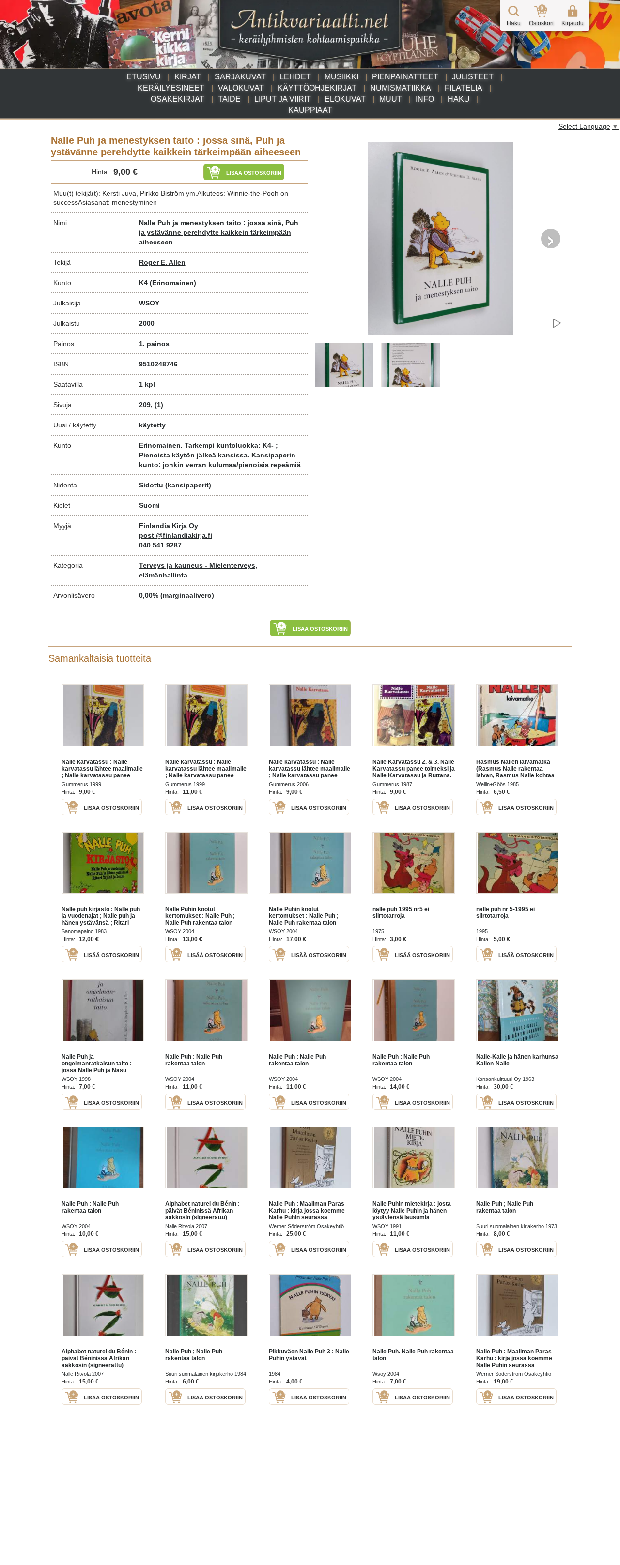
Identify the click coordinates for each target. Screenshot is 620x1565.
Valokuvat (241, 88)
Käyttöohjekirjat (317, 88)
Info (425, 99)
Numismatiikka (400, 88)
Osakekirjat (177, 99)
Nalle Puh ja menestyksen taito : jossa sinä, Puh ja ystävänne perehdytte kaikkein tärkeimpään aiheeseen (218, 232)
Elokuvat (345, 99)
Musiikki (341, 77)
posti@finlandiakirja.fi (175, 535)
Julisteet (473, 77)
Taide (229, 99)
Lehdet (295, 77)
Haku (459, 99)
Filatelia (463, 88)
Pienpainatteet (405, 77)
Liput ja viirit (282, 99)
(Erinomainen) (173, 283)
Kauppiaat (310, 110)
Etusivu (143, 77)
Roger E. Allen (162, 262)
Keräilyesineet (171, 88)
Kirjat (187, 77)
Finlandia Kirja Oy (168, 526)
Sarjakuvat (240, 77)
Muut (390, 99)
